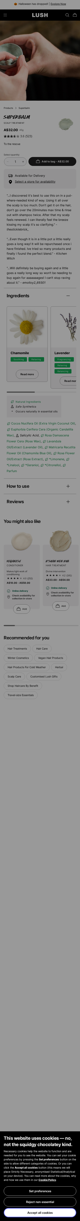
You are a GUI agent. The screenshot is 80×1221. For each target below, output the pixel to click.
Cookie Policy (47, 1179)
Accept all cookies (40, 1212)
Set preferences (40, 1191)
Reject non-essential (40, 1202)
